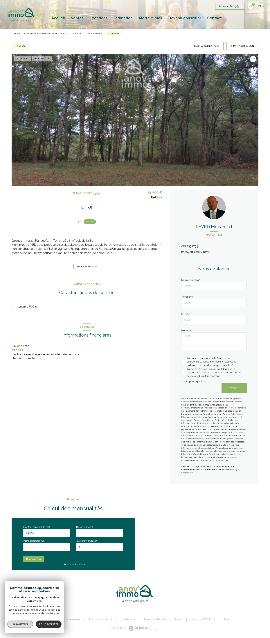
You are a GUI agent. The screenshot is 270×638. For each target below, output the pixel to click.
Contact (214, 18)
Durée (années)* (84, 527)
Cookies (224, 619)
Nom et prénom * (190, 280)
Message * (186, 330)
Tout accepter (48, 624)
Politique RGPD (200, 619)
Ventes (77, 18)
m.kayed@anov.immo (195, 252)
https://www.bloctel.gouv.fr (194, 454)
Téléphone (187, 296)
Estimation (123, 18)
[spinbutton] (99, 547)
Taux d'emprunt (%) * (87, 540)
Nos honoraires (98, 619)
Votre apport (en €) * (34, 540)
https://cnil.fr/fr (205, 435)
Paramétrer (20, 624)
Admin (178, 619)
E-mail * (185, 313)
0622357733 (189, 246)
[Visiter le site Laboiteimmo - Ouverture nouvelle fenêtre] (143, 628)
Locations (98, 18)
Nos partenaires (126, 619)
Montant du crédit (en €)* (37, 527)
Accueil (58, 18)
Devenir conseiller (184, 18)
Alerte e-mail (150, 18)
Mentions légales (155, 619)
